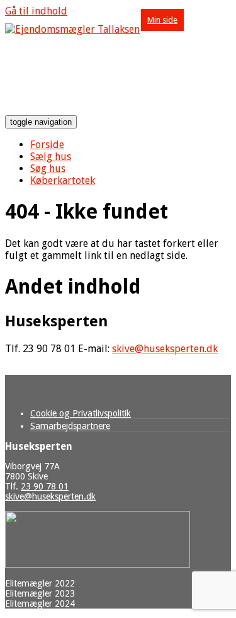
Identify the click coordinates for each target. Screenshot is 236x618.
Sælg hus (50, 157)
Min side (162, 20)
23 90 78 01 (45, 486)
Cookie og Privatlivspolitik (80, 413)
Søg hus (47, 169)
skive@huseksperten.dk (165, 349)
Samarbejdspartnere (70, 426)
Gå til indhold (36, 11)
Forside (47, 145)
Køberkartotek (62, 180)
